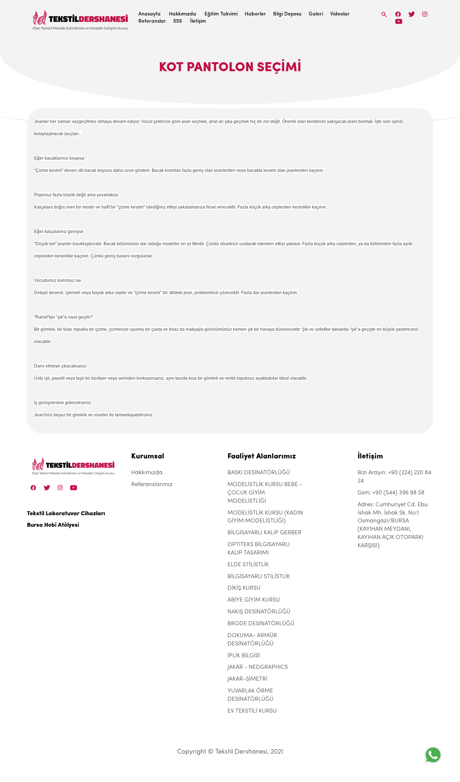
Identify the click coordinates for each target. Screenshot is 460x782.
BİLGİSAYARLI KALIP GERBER (264, 533)
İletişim (198, 21)
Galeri (316, 14)
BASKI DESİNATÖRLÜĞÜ (258, 473)
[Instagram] (425, 14)
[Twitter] (412, 14)
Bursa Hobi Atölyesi (53, 525)
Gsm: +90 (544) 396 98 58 (391, 493)
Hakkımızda (182, 14)
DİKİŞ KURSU (244, 588)
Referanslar (152, 21)
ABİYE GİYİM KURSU (253, 600)
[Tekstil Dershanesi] (81, 18)
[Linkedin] (399, 21)
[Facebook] (398, 14)
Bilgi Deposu (287, 14)
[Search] (384, 14)
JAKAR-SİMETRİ (247, 679)
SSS (177, 21)
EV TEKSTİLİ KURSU (252, 711)
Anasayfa (149, 14)
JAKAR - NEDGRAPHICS (257, 667)
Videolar (340, 14)
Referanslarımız (151, 485)
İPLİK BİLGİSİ (243, 656)
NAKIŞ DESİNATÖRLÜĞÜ (258, 612)
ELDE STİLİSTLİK (248, 565)
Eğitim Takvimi (221, 14)
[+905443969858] (433, 755)
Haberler (255, 14)
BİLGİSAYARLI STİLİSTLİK (258, 577)
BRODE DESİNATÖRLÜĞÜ (260, 624)
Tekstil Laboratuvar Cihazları (66, 514)
